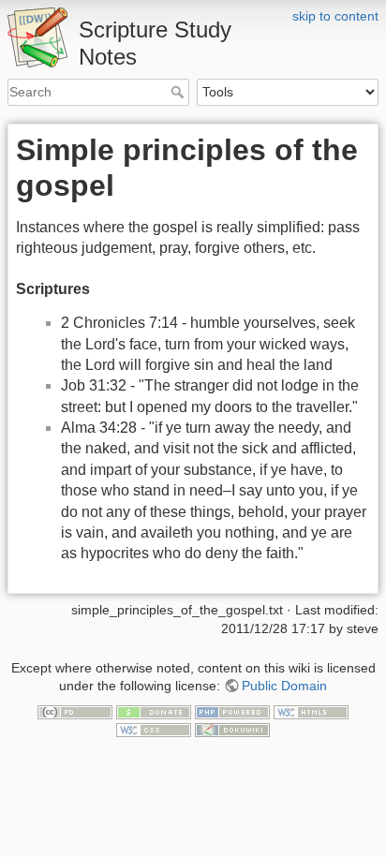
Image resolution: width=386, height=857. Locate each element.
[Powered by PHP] (232, 710)
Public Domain (284, 685)
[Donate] (153, 710)
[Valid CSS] (153, 729)
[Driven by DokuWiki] (232, 729)
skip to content (335, 15)
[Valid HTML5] (311, 710)
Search (179, 91)
